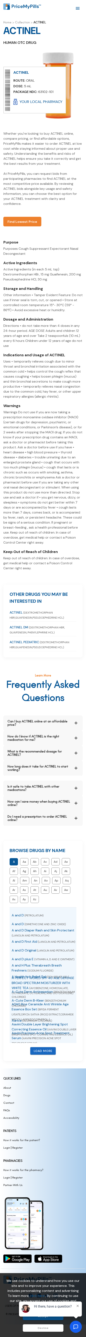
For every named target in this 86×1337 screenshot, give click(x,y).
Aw (66, 890)
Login (6, 1147)
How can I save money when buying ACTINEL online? (39, 803)
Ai (45, 871)
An (35, 880)
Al (14, 880)
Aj (55, 871)
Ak (66, 871)
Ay (24, 899)
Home (7, 22)
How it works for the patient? (21, 1140)
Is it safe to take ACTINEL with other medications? (33, 788)
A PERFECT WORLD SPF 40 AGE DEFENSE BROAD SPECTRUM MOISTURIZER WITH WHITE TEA (43, 985)
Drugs (6, 1095)
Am (24, 880)
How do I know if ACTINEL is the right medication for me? (33, 738)
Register (17, 1147)
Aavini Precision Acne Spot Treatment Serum (41, 1038)
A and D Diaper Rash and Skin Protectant (43, 932)
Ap (56, 880)
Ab (35, 862)
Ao (46, 880)
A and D (28, 915)
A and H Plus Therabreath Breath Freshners (37, 968)
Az (34, 899)
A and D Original (43, 950)
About (7, 1088)
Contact (8, 1103)
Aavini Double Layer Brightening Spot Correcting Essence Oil (44, 1029)
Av (55, 890)
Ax (13, 899)
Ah (35, 871)
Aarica (32, 1020)
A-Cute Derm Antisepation (43, 994)
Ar (13, 890)
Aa (24, 862)
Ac (45, 862)
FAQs (6, 1110)
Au (45, 890)
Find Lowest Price (22, 221)
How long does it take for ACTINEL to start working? (38, 768)
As (24, 890)
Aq (67, 880)
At (34, 890)
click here (38, 1296)
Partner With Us (13, 1185)
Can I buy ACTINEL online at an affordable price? (37, 723)
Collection (22, 22)
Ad (55, 862)
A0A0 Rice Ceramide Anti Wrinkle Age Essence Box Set (43, 1011)
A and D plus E (43, 959)
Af (13, 871)
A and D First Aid (43, 941)
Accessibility (11, 1118)
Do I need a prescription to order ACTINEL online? (37, 818)
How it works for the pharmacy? (23, 1170)
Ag (24, 871)
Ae (66, 862)
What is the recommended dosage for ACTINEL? (35, 753)
